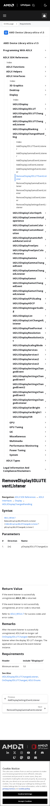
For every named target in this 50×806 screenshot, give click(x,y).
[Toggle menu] (4, 15)
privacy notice (9, 789)
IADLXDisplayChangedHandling (17, 504)
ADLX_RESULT (10, 518)
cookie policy (24, 789)
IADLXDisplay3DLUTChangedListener (21, 524)
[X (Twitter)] (14, 752)
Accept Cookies (25, 801)
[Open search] (33, 5)
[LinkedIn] (7, 752)
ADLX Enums (34, 680)
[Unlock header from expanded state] (44, 15)
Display (18, 500)
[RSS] (28, 757)
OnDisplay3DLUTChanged (14, 636)
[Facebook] (35, 752)
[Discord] (42, 752)
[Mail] (35, 757)
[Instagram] (21, 752)
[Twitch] (14, 757)
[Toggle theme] (45, 5)
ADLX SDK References (25, 497)
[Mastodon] (21, 757)
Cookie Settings (25, 794)
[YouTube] (28, 752)
